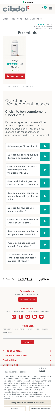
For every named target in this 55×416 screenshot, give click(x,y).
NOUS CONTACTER (27, 299)
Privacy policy (42, 369)
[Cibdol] (16, 8)
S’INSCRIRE (27, 342)
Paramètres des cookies (40, 409)
